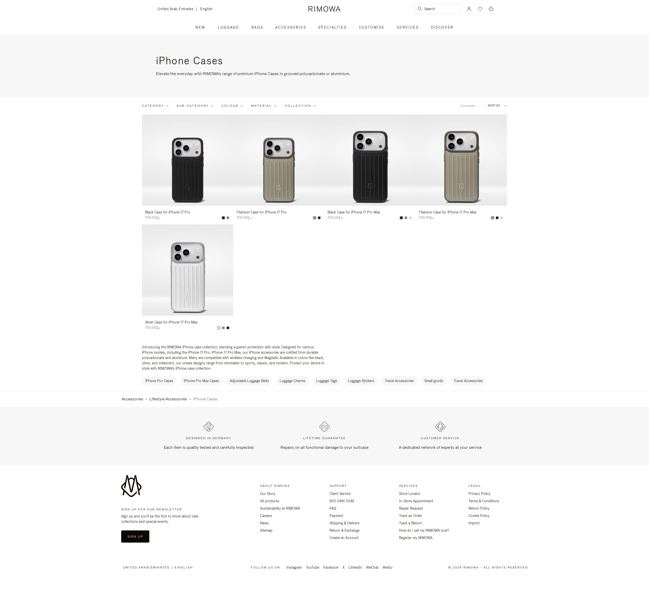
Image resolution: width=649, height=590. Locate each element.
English (206, 9)
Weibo (387, 567)
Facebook (330, 567)
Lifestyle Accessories (168, 399)
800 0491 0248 (342, 501)
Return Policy (479, 508)
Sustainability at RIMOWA (280, 508)
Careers (266, 515)
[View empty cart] (491, 9)
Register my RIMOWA (415, 537)
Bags (257, 27)
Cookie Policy (479, 515)
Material (261, 106)
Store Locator (410, 493)
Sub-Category (193, 106)
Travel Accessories (399, 381)
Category (153, 106)
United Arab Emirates (176, 9)
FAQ (333, 508)
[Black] (223, 218)
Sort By (494, 106)
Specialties (332, 27)
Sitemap (266, 530)
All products (269, 501)
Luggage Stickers (361, 381)
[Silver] (410, 218)
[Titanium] (228, 218)
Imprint (474, 523)
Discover (442, 27)
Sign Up (135, 536)
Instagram (294, 567)
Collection (298, 106)
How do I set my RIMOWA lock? (424, 530)
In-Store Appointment (416, 501)
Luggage (228, 27)
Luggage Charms (292, 381)
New (200, 27)
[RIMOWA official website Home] (324, 9)
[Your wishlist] (479, 8)
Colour (230, 106)
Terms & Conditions (483, 501)
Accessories (290, 27)
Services (408, 27)
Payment (336, 515)
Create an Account (344, 537)
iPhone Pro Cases (159, 381)
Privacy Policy (479, 493)
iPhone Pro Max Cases (201, 381)
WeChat (372, 567)
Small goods (433, 381)
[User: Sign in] (469, 9)
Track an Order (410, 515)
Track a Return (410, 523)
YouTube (312, 567)
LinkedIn (355, 567)
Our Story (267, 493)
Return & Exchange (344, 530)
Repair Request (411, 508)
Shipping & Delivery (345, 523)
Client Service (340, 493)
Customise (372, 27)
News (264, 523)
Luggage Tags (326, 381)
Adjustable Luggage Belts (249, 381)
